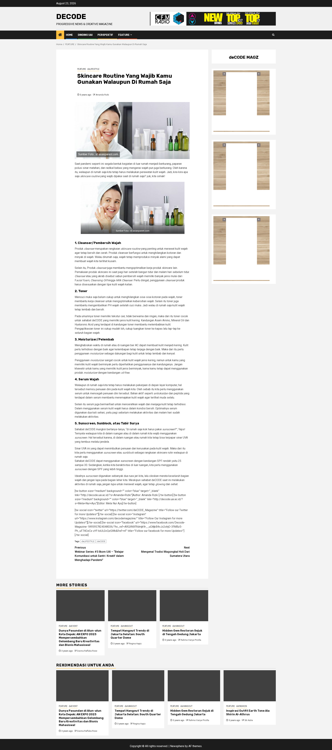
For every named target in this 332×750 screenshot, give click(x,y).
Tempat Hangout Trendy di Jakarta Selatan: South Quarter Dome (130, 634)
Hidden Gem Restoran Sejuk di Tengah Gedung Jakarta (182, 632)
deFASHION (241, 706)
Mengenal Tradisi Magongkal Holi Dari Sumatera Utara (165, 551)
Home (69, 34)
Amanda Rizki (102, 95)
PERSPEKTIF (105, 34)
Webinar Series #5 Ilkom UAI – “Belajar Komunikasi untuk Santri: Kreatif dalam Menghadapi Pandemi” (99, 554)
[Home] (60, 35)
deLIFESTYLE (93, 69)
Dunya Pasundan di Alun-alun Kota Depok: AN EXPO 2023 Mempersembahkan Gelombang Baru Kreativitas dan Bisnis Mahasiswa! (80, 638)
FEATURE (124, 34)
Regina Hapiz (135, 643)
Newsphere (177, 746)
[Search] (273, 35)
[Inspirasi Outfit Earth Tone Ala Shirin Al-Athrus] (250, 685)
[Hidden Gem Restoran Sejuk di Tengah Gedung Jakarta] (184, 605)
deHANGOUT (127, 626)
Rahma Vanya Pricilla (191, 640)
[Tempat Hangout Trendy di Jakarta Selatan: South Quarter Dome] (132, 605)
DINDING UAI (85, 34)
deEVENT (73, 626)
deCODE (71, 16)
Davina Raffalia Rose (87, 651)
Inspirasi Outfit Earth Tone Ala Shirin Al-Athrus (248, 712)
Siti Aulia (249, 720)
